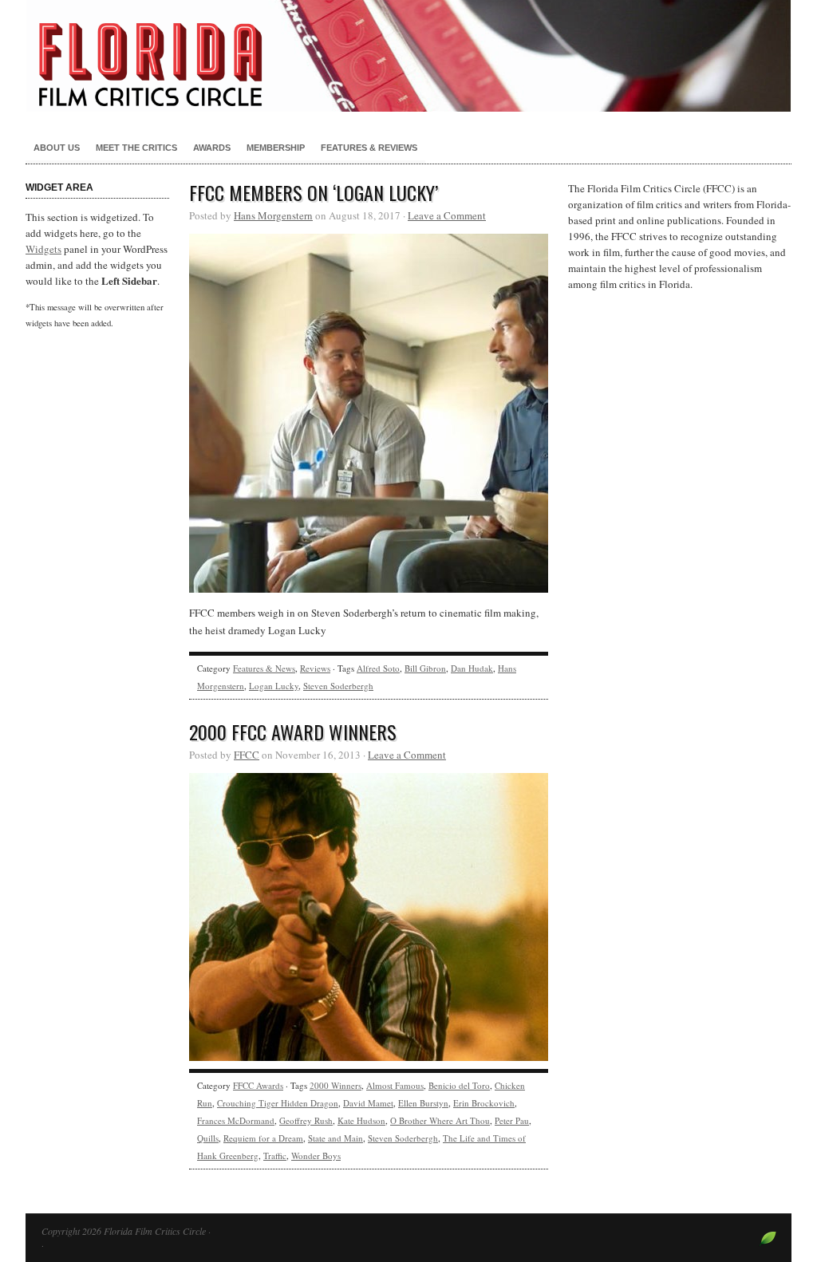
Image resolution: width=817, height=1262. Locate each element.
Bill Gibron (425, 668)
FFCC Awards (258, 1085)
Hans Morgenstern (273, 215)
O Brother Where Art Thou (440, 1120)
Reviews (315, 668)
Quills (208, 1138)
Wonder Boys (316, 1155)
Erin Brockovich (484, 1103)
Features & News (264, 668)
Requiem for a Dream (263, 1138)
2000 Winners (335, 1085)
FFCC (246, 754)
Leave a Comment (447, 215)
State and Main (335, 1138)
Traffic (274, 1155)
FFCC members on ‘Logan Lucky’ (313, 192)
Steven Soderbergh (338, 686)
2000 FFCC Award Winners (293, 731)
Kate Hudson (361, 1120)
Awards (212, 147)
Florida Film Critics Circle (408, 56)
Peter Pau (512, 1120)
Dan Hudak (472, 668)
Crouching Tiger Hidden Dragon (277, 1103)
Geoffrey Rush (306, 1120)
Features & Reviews (369, 147)
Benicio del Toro (459, 1085)
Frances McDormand (235, 1120)
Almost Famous (395, 1085)
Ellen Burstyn (423, 1103)
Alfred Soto (378, 668)
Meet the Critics (136, 147)
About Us (57, 147)
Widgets (43, 249)
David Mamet (368, 1103)
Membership (276, 147)
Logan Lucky (273, 686)
